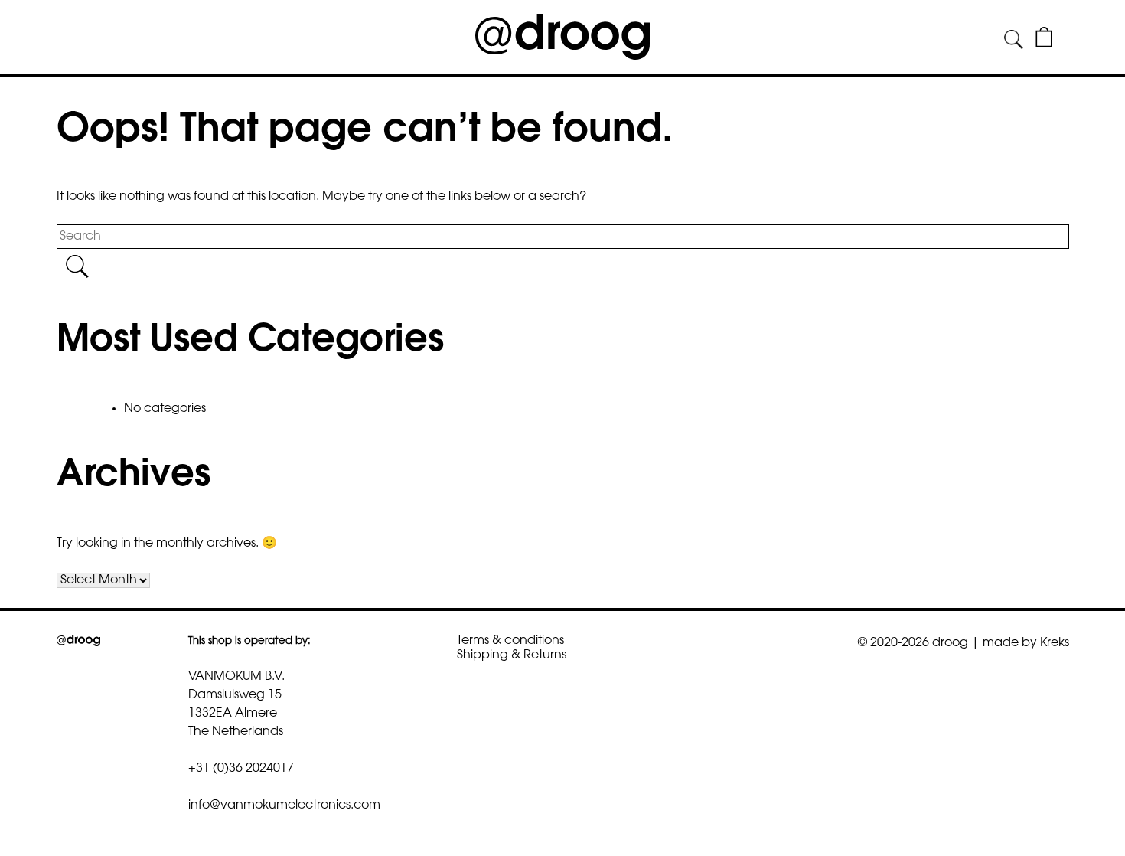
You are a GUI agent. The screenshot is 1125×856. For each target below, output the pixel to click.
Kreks (1054, 643)
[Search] (1013, 40)
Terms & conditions (510, 641)
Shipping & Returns (511, 655)
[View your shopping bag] (1043, 44)
